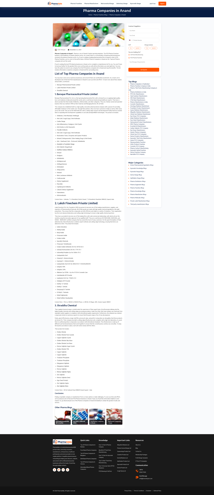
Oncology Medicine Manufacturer (139, 106)
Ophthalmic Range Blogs (137, 178)
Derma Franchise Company (138, 152)
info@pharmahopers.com (145, 478)
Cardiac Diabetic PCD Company (139, 128)
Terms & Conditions (139, 490)
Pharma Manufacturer (91, 3)
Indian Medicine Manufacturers (139, 118)
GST (129, 45)
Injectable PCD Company (137, 154)
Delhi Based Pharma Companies (88, 458)
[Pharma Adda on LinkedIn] (67, 469)
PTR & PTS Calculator (141, 461)
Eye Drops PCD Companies (138, 116)
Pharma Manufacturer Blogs (138, 194)
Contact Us (138, 451)
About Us (138, 445)
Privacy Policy (128, 490)
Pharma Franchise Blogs (101, 15)
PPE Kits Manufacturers (137, 94)
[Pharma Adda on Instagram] (63, 469)
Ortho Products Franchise (137, 144)
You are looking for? (134, 52)
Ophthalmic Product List (123, 461)
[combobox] (130, 40)
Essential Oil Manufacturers (138, 126)
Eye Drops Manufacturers (137, 130)
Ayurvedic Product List (123, 464)
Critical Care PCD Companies (138, 134)
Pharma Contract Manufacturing (139, 148)
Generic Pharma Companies (138, 132)
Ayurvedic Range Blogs (137, 171)
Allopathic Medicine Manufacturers (140, 112)
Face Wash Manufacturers (137, 120)
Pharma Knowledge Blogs (137, 191)
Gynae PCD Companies (137, 140)
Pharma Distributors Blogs (138, 181)
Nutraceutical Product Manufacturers (140, 122)
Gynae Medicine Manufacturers (139, 110)
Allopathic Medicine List (123, 445)
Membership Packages (141, 454)
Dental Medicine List (122, 458)
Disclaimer (148, 490)
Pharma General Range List (124, 448)
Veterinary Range (122, 3)
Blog (137, 448)
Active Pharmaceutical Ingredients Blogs (141, 165)
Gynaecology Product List (123, 451)
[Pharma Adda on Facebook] (54, 469)
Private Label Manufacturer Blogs (140, 201)
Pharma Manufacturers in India (139, 102)
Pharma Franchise (76, 3)
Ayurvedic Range (135, 3)
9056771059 (142, 472)
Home (90, 15)
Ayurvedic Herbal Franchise (138, 150)
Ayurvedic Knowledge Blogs (138, 168)
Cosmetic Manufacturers (137, 104)
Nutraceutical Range (107, 3)
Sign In (162, 3)
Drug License (149, 45)
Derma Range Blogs (136, 175)
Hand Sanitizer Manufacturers (138, 96)
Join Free (152, 3)
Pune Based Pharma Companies (88, 450)
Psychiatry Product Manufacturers (140, 108)
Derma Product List (122, 467)
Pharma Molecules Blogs (137, 198)
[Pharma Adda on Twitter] (59, 469)
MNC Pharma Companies (137, 124)
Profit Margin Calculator (142, 458)
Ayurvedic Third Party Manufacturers (140, 138)
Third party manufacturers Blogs (139, 204)
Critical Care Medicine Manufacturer (140, 114)
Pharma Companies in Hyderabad (139, 84)
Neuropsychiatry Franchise (137, 142)
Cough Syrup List (121, 471)
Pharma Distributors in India (138, 92)
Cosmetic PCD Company (137, 146)
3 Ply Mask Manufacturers (137, 100)
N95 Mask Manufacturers (137, 98)
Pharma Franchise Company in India (140, 86)
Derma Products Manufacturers (139, 136)
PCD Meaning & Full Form (105, 471)
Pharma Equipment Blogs (137, 184)
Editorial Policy (157, 490)
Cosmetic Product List (122, 454)
